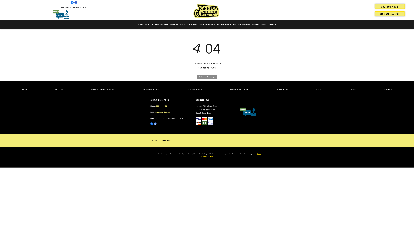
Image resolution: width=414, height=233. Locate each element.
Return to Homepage (207, 77)
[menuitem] (140, 24)
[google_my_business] (75, 2)
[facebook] (72, 2)
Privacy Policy (209, 156)
